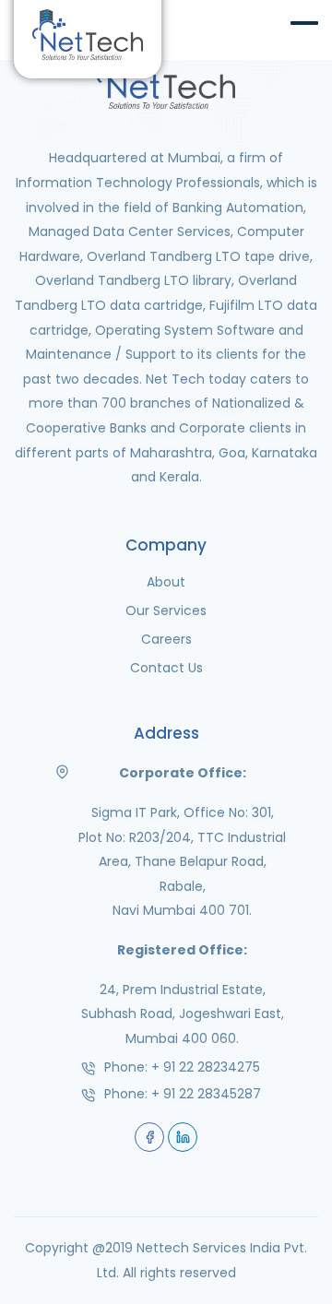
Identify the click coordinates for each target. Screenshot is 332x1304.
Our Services (166, 610)
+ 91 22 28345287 (206, 1094)
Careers (166, 639)
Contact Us (166, 667)
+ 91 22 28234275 (205, 1067)
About (166, 582)
